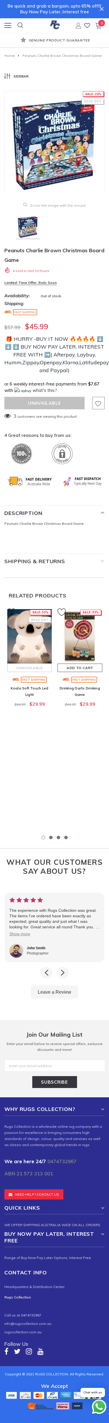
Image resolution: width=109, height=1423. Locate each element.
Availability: (17, 295)
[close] (102, 9)
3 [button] (58, 837)
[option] (54, 40)
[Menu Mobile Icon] (7, 25)
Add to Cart (80, 668)
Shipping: (14, 303)
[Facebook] (6, 1351)
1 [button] (43, 837)
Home (9, 55)
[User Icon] (78, 25)
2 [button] (51, 837)
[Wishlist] (87, 25)
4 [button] (66, 837)
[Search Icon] (20, 25)
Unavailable (29, 668)
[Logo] (55, 23)
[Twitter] (17, 1351)
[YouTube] (40, 1351)
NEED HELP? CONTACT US (37, 1194)
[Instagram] (29, 1351)
